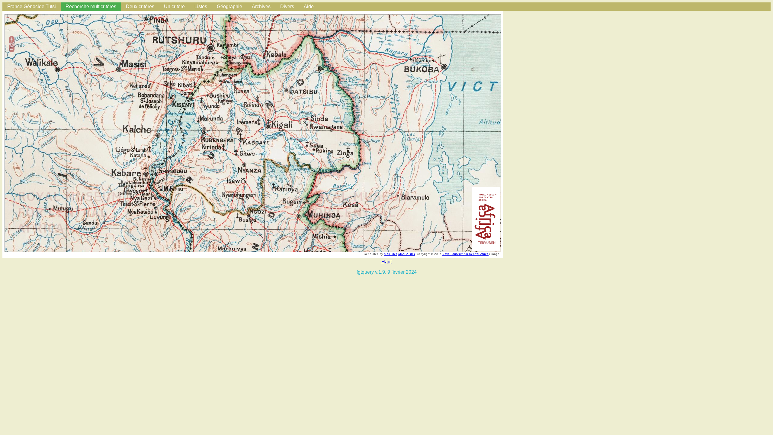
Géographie (229, 6)
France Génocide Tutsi (31, 6)
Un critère (174, 6)
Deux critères (140, 6)
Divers (287, 6)
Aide (309, 6)
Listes (200, 6)
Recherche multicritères (91, 6)
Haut (386, 261)
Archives (261, 6)
